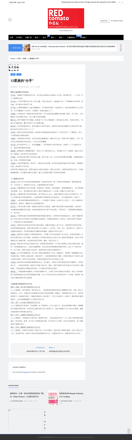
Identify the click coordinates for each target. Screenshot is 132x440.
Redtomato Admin (17, 401)
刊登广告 (28, 37)
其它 (60, 37)
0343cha (15, 87)
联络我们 (83, 37)
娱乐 (46, 36)
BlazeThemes (89, 437)
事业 (52, 37)
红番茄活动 (73, 36)
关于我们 (19, 37)
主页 (11, 37)
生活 (36, 37)
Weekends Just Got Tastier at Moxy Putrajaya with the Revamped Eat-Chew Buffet (88, 2)
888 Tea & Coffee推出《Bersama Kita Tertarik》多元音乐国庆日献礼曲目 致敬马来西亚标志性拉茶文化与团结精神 (68, 46)
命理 (13, 74)
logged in (26, 372)
